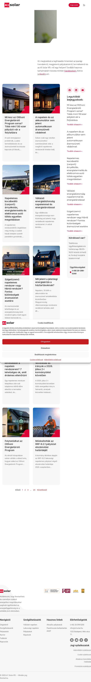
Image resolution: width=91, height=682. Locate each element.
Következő (42, 490)
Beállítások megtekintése (45, 355)
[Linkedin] (81, 640)
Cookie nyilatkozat (36, 360)
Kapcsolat (74, 5)
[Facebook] (72, 640)
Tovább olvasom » (74, 125)
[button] (69, 90)
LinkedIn (42, 74)
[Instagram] (86, 640)
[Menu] (84, 5)
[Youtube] (76, 640)
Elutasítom (45, 348)
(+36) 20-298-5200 (78, 272)
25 (34, 490)
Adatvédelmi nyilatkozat (52, 360)
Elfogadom (45, 342)
